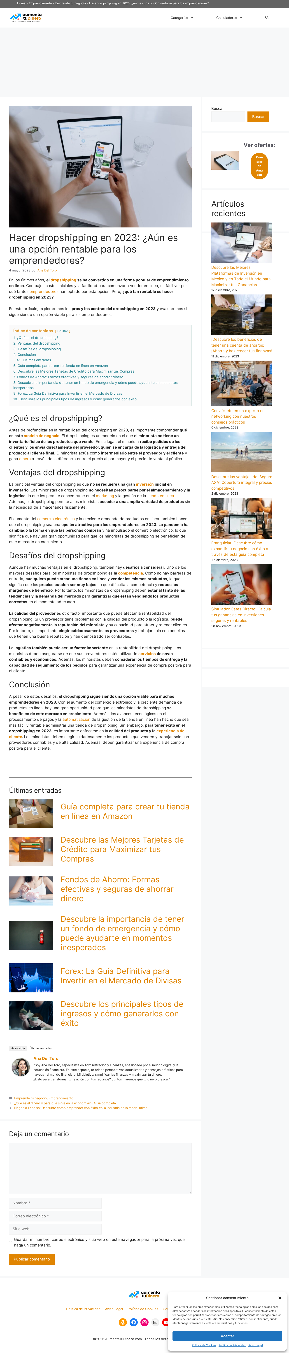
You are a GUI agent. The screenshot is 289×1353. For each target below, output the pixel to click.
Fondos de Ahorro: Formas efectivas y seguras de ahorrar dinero (117, 889)
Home (21, 3)
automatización (76, 719)
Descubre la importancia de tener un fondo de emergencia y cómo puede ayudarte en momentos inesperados (122, 933)
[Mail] (155, 1322)
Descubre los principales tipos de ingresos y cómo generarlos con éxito (122, 1013)
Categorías (179, 18)
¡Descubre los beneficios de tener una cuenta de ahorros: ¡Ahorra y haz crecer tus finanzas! (241, 345)
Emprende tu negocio (70, 3)
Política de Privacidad (232, 1345)
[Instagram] (144, 1322)
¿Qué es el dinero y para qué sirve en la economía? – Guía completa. (65, 1103)
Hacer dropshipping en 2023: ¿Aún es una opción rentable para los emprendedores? (149, 3)
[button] (280, 1298)
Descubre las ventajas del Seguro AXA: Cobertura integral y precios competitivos (241, 483)
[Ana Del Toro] (21, 1075)
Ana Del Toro (45, 1058)
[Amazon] (123, 1322)
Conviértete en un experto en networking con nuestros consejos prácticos (238, 416)
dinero (25, 458)
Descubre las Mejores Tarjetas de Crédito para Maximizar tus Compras (122, 849)
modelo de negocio (41, 435)
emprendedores (44, 291)
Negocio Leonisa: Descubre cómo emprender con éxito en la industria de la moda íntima (80, 1108)
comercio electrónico (56, 519)
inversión (145, 484)
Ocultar (62, 331)
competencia (130, 573)
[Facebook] (134, 1322)
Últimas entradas (41, 1048)
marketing (105, 495)
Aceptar (227, 1336)
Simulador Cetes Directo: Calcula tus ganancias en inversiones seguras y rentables (241, 615)
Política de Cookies (204, 1345)
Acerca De (18, 1048)
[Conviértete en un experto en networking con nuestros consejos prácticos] (241, 384)
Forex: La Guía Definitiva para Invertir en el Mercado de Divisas (121, 975)
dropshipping (63, 280)
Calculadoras (226, 18)
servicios (147, 653)
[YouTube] (166, 1322)
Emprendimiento (40, 3)
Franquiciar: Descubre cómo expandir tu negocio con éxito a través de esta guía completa (239, 549)
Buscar (217, 108)
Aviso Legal (255, 1345)
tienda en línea (160, 495)
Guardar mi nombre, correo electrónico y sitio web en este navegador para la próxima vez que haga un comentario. (99, 1242)
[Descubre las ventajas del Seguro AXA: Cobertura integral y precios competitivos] (241, 453)
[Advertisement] (144, 61)
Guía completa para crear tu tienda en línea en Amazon (125, 811)
